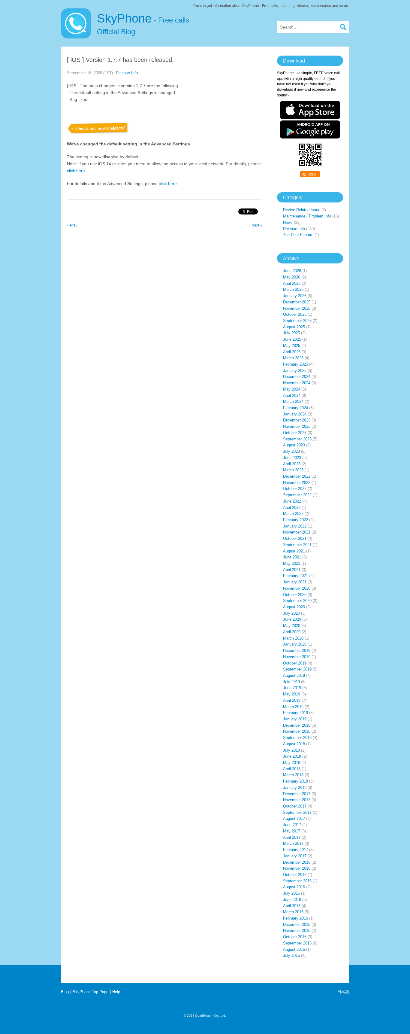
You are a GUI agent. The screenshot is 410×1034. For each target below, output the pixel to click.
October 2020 (294, 594)
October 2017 (294, 806)
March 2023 (293, 470)
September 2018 (297, 737)
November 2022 (296, 482)
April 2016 (291, 906)
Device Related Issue (301, 210)
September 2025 (297, 320)
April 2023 (291, 464)
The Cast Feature (298, 235)
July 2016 (291, 893)
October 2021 (294, 538)
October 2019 (294, 663)
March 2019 (293, 706)
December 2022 (296, 476)
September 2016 (297, 881)
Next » (257, 225)
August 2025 (294, 327)
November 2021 (296, 532)
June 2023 (292, 457)
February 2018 (295, 781)
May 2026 (291, 277)
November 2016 (296, 868)
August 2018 (294, 744)
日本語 (343, 992)
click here (76, 170)
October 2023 (294, 432)
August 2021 (294, 551)
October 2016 (294, 874)
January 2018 (294, 787)
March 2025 (293, 358)
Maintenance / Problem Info (307, 216)
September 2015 (297, 943)
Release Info (127, 73)
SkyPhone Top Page (90, 992)
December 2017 (296, 794)
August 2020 (294, 607)
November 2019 (296, 657)
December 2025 (296, 302)
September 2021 (297, 545)
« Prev (72, 225)
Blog (65, 992)
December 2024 (296, 376)
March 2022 (293, 513)
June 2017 (292, 825)
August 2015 (294, 949)
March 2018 (293, 775)
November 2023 (296, 426)
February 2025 (295, 364)
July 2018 (291, 750)
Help (116, 992)
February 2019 (295, 712)
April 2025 (291, 352)
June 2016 (292, 899)
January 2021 (294, 582)
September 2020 (297, 600)
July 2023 (291, 451)
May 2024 (291, 389)
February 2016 (295, 918)
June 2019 (292, 688)
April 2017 (291, 837)
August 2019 (294, 675)
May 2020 (291, 625)
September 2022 (297, 495)
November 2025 (296, 308)
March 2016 (293, 912)
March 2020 (293, 638)
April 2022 (291, 507)
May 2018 (291, 762)
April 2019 (291, 700)
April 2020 (291, 632)
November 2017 (296, 800)
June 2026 (292, 271)
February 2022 (295, 520)
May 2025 (291, 345)
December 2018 (296, 725)
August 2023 (294, 445)
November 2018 (296, 731)
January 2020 (294, 644)
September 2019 (297, 669)
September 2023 (297, 439)
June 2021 (292, 557)
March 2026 (293, 289)
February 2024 (295, 408)
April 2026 (291, 283)
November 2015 (296, 930)
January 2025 (294, 370)
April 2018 (291, 769)
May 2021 (291, 563)
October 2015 (294, 937)
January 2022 (294, 526)
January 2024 (294, 414)
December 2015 (296, 924)
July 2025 (291, 333)
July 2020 (291, 613)
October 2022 (294, 488)
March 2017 (293, 843)
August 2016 (294, 887)
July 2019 (291, 682)
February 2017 (295, 849)
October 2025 (294, 314)
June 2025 (292, 339)
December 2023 (296, 420)
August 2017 (294, 818)
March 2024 (293, 401)
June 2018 (292, 756)
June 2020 (292, 619)
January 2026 (294, 295)
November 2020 (296, 588)
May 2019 (291, 694)
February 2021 (295, 575)
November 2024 (296, 383)
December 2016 (296, 862)
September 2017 (297, 812)
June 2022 (292, 501)
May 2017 (291, 831)
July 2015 (291, 955)
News (288, 222)
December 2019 (296, 650)
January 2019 (294, 719)
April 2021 (291, 569)
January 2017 (294, 856)
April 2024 (291, 395)
